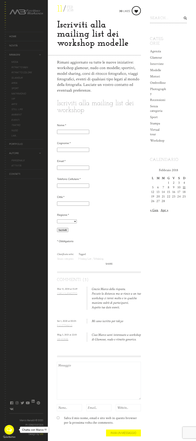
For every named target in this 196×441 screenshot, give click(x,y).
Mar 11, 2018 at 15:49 (67, 289)
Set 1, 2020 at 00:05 (66, 321)
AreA (14, 82)
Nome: (61, 125)
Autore (14, 153)
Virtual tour (154, 131)
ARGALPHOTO (67, 293)
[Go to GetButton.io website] (9, 437)
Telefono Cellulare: (69, 179)
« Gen (154, 210)
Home (12, 36)
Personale (18, 160)
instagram (17, 403)
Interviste (157, 64)
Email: (61, 161)
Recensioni (157, 100)
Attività (16, 165)
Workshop (98, 258)
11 (184, 187)
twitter (22, 403)
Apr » (164, 210)
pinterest (38, 403)
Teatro (15, 125)
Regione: (63, 214)
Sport (15, 88)
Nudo (14, 130)
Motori (155, 76)
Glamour (17, 77)
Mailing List (85, 258)
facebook (11, 403)
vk (11, 409)
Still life (17, 109)
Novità (13, 45)
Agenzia (155, 51)
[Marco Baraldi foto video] (26, 12)
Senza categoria (65, 258)
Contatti (14, 174)
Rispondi (135, 307)
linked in (33, 401)
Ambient (16, 114)
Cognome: (64, 143)
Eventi (15, 120)
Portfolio (16, 144)
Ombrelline (158, 83)
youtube (27, 403)
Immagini (14, 54)
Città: (60, 196)
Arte (14, 104)
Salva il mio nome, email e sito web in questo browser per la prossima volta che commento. (100, 420)
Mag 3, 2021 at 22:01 (67, 334)
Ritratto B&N (19, 67)
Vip (13, 98)
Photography (158, 91)
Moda (14, 61)
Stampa (155, 123)
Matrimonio (18, 93)
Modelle (155, 70)
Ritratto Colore (21, 72)
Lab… (14, 135)
